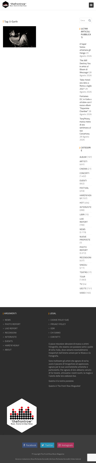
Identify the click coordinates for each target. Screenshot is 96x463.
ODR (52, 328)
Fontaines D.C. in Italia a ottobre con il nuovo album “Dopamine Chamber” (86, 104)
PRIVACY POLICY (58, 324)
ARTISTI (83, 161)
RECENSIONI (85, 257)
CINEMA (83, 168)
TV (81, 284)
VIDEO (83, 292)
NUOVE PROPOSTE (85, 238)
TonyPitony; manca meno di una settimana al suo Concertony (85, 126)
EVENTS (9, 341)
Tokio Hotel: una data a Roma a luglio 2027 (86, 84)
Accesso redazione (22, 459)
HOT (82, 202)
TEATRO (84, 272)
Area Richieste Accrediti (39, 459)
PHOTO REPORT (84, 248)
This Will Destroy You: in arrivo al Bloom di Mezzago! (85, 66)
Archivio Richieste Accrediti (60, 459)
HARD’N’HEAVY (12, 345)
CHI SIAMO (55, 332)
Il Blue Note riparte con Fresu (18, 43)
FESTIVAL (84, 188)
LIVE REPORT (84, 220)
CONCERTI (84, 173)
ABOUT (8, 349)
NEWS (82, 229)
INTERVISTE (85, 207)
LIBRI (82, 214)
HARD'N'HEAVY (85, 197)
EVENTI (83, 180)
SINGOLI (83, 265)
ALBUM (83, 157)
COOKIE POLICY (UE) (59, 320)
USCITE (83, 288)
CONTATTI (55, 337)
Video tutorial (76, 459)
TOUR (82, 276)
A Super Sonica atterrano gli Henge (85, 48)
